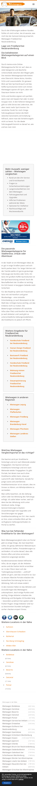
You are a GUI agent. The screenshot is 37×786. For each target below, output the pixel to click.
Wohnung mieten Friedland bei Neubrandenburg (17, 373)
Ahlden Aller (11, 646)
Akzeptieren (7, 783)
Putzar (9, 685)
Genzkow (10, 662)
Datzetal (9, 677)
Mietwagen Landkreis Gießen (19, 434)
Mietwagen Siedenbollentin (18, 749)
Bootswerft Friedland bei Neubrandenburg (19, 356)
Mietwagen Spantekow (18, 732)
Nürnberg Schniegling (15, 641)
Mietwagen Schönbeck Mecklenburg (18, 735)
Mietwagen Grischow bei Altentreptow (18, 770)
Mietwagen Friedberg (19, 417)
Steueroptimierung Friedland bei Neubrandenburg (18, 383)
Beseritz (9, 670)
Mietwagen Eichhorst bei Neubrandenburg (18, 727)
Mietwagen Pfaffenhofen (15, 410)
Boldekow (10, 654)
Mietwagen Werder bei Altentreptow (18, 758)
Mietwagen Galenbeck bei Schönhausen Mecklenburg (18, 753)
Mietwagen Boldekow (18, 706)
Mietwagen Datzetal (18, 715)
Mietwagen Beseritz (18, 712)
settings (21, 779)
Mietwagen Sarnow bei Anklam (18, 720)
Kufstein (9, 627)
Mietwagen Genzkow (18, 709)
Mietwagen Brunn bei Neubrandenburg (18, 746)
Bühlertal (10, 636)
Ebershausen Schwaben (15, 631)
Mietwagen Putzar (18, 718)
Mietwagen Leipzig (18, 404)
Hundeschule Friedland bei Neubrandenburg (19, 341)
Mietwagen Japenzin (18, 741)
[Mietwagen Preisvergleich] (15, 232)
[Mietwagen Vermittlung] (13, 4)
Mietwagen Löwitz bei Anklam (18, 761)
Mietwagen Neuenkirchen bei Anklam (18, 765)
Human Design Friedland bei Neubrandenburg (20, 349)
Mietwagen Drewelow (18, 723)
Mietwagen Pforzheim (19, 429)
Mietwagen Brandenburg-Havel (18, 422)
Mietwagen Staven (15, 738)
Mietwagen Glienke (18, 744)
